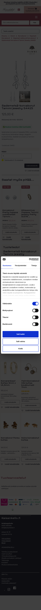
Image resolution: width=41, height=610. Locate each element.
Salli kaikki (21, 334)
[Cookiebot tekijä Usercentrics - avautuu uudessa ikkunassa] (29, 259)
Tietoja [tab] (34, 265)
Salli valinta (20, 341)
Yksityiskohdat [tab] (20, 265)
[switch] (35, 310)
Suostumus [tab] (7, 265)
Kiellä (20, 349)
